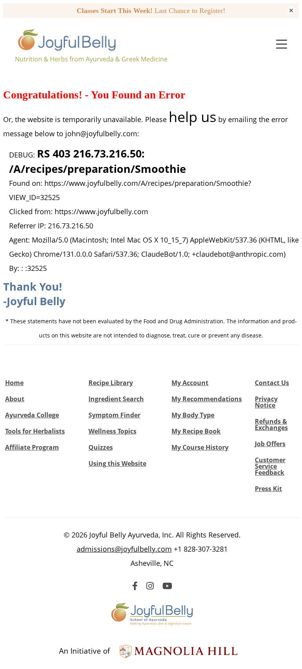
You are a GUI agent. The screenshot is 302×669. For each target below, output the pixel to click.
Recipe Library (110, 382)
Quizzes (100, 447)
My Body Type (192, 415)
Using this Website (117, 463)
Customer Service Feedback (270, 466)
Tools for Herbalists (35, 431)
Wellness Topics (112, 431)
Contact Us (272, 382)
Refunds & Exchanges (271, 424)
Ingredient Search (116, 399)
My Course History (199, 447)
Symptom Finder (114, 415)
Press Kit (268, 488)
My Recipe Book (196, 431)
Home (14, 382)
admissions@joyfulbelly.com (124, 549)
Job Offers (270, 443)
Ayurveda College (32, 415)
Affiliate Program (32, 447)
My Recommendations (206, 399)
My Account (189, 382)
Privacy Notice (266, 402)
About (14, 399)
